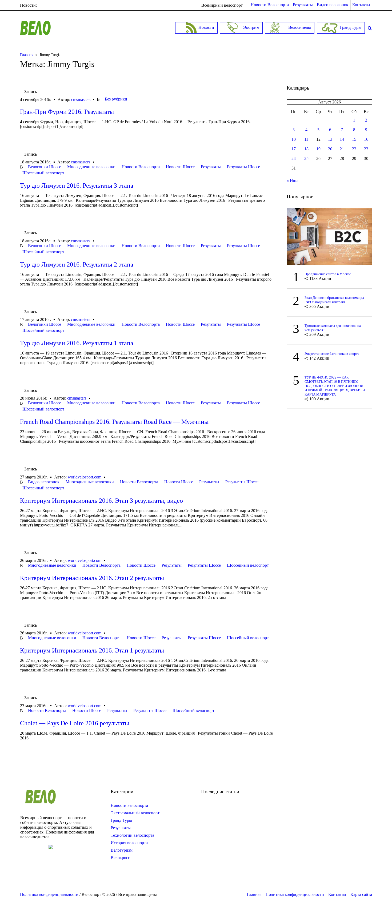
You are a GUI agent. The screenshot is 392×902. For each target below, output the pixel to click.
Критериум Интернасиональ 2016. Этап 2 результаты (92, 577)
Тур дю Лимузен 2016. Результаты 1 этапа (76, 343)
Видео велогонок (43, 482)
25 (306, 158)
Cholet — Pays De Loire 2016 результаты (74, 723)
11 (306, 139)
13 (330, 139)
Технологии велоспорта (132, 835)
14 (342, 139)
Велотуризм (122, 850)
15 (354, 139)
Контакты (337, 894)
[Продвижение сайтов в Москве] (329, 235)
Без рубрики (116, 99)
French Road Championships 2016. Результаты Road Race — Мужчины (114, 421)
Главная (26, 55)
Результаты (211, 166)
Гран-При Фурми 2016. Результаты (67, 111)
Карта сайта (361, 894)
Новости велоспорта (129, 805)
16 (366, 139)
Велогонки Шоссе (44, 166)
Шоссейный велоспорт (43, 173)
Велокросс (120, 857)
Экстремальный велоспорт (135, 813)
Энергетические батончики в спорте (332, 354)
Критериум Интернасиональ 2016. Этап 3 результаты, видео (101, 500)
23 (366, 149)
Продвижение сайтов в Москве (328, 274)
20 (330, 149)
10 (293, 139)
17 (293, 149)
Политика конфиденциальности (295, 894)
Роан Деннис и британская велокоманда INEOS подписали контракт (334, 300)
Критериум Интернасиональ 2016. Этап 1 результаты (92, 650)
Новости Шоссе (180, 166)
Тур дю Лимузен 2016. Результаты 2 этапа (76, 264)
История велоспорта (129, 842)
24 (293, 158)
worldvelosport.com (84, 477)
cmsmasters (80, 99)
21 (342, 149)
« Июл (292, 180)
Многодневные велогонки (91, 166)
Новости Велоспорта (141, 166)
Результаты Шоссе (243, 166)
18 (306, 149)
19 (318, 149)
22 (354, 149)
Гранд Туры (121, 820)
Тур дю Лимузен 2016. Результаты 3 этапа (76, 185)
